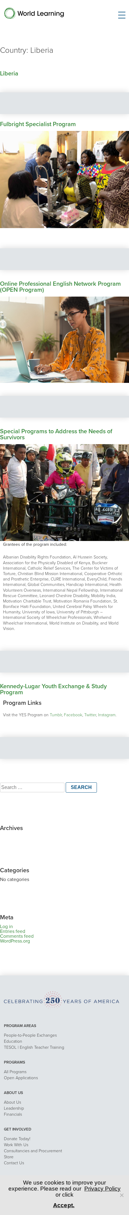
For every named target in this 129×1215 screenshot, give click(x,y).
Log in (6, 927)
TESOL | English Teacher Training (34, 1047)
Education (13, 1041)
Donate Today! (17, 1138)
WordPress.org (15, 941)
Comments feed (17, 936)
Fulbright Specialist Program (38, 124)
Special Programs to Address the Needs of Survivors (56, 434)
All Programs (15, 1071)
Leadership (14, 1108)
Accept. (64, 1205)
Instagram (107, 714)
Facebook (73, 714)
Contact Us (14, 1163)
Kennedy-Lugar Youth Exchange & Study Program (53, 689)
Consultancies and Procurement (33, 1150)
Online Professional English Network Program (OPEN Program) (60, 287)
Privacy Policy (102, 1188)
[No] (121, 1195)
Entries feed (12, 931)
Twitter (90, 714)
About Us (12, 1102)
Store (9, 1156)
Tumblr (56, 714)
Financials (13, 1114)
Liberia (9, 73)
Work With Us (16, 1144)
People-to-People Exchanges (30, 1035)
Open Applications (21, 1077)
